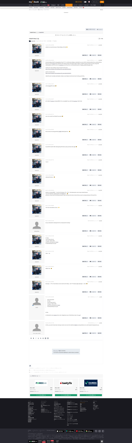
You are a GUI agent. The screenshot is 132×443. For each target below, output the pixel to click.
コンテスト (43, 408)
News (57, 441)
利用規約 (29, 431)
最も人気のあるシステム (45, 405)
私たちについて (96, 408)
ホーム (30, 5)
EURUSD (40, 440)
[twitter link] (100, 431)
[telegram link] (103, 431)
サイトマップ (42, 431)
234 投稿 (100, 45)
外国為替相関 (30, 410)
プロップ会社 (93, 5)
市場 (58, 5)
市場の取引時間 (31, 404)
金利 (29, 405)
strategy (55, 315)
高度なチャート (83, 410)
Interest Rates (69, 7)
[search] (103, 5)
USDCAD (48, 442)
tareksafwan (36, 231)
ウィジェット (82, 402)
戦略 (42, 406)
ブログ (94, 409)
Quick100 (41, 32)
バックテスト (45, 5)
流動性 (29, 416)
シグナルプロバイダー (58, 406)
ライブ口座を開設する (41, 395)
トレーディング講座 (57, 417)
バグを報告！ (95, 406)
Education (76, 7)
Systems (52, 101)
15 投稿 (100, 322)
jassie (37, 307)
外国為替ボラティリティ (32, 409)
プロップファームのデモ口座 (72, 423)
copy (48, 240)
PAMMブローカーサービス (59, 410)
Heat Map (52, 7)
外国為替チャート (44, 409)
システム (62, 5)
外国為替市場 (30, 408)
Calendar (30, 7)
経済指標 (29, 420)
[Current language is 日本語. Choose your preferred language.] (89, 2)
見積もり (86, 55)
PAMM (60, 131)
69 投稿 (100, 220)
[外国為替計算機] (102, 441)
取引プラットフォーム (58, 413)
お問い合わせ (95, 405)
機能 (81, 404)
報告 (100, 55)
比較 (68, 425)
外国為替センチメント (45, 410)
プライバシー (35, 431)
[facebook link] (96, 431)
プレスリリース (70, 415)
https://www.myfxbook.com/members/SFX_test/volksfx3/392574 (58, 73)
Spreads (64, 7)
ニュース (75, 5)
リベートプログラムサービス (59, 412)
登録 (102, 1)
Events (57, 440)
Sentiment (42, 7)
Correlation (47, 7)
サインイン (95, 1)
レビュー (80, 5)
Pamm (57, 242)
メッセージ (100, 29)
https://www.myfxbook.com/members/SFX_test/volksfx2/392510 (58, 69)
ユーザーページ (91, 29)
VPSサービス (56, 405)
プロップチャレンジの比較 (72, 419)
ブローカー (86, 5)
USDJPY (40, 442)
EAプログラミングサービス (59, 408)
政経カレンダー (31, 402)
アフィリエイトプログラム (59, 409)
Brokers (53, 63)
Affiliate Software (83, 409)
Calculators (36, 7)
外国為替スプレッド (70, 402)
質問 (94, 402)
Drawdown (61, 65)
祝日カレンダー (31, 406)
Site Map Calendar (51, 430)
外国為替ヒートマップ (32, 419)
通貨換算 (29, 421)
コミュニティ (69, 5)
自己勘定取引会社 (57, 404)
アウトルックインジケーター (46, 412)
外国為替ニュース (31, 412)
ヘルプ (94, 404)
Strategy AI (53, 5)
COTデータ (30, 415)
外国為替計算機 (31, 417)
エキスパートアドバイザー (59, 415)
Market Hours (58, 7)
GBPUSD (48, 440)
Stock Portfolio (83, 408)
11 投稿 (100, 296)
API (80, 405)
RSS (80, 406)
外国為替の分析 (31, 413)
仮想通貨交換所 (57, 416)
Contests (81, 7)
